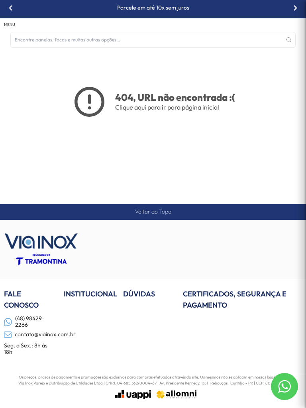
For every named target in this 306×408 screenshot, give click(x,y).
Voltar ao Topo (153, 211)
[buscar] (288, 40)
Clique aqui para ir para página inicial (167, 107)
